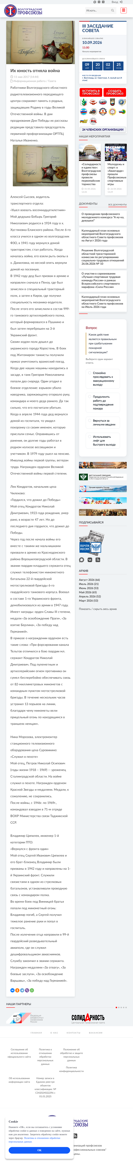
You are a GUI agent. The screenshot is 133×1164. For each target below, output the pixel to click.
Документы (88, 203)
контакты (74, 1033)
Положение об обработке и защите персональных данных (71, 1055)
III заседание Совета (97, 28)
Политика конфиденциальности (71, 1069)
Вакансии (96, 1033)
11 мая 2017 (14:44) (26, 77)
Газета (52, 81)
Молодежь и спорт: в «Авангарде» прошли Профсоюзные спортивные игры (117, 174)
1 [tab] (116, 1007)
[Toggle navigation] (122, 10)
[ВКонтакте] (12, 990)
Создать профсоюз (114, 92)
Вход (115, 2)
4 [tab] (123, 1007)
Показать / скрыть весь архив (98, 609)
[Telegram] (22, 990)
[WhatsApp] (32, 990)
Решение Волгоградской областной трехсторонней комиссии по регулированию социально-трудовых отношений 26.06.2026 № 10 (103, 257)
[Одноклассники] (17, 990)
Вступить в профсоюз (91, 92)
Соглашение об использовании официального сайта (19, 1053)
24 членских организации (102, 129)
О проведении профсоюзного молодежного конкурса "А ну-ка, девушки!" (103, 217)
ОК (39, 1150)
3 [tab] (121, 1007)
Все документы (117, 205)
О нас (54, 1033)
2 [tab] (118, 1007)
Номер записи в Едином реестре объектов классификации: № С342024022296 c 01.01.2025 (45, 1087)
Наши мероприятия (94, 136)
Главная (36, 1033)
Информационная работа (29, 81)
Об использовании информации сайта (19, 1080)
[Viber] (27, 990)
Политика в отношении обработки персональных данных (45, 1056)
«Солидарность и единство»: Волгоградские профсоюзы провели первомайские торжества (91, 174)
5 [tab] (126, 1007)
